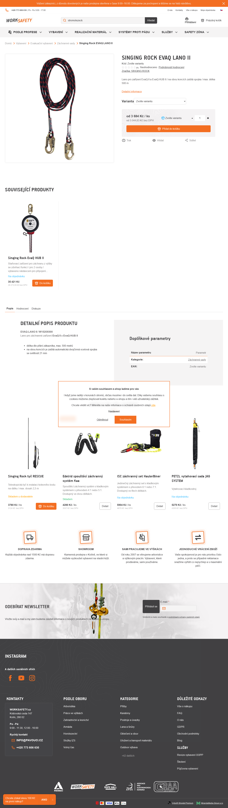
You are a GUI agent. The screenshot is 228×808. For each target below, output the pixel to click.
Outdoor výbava (129, 747)
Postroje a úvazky (130, 720)
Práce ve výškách (73, 713)
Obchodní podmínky (188, 733)
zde (153, 405)
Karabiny (125, 713)
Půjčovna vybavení (187, 768)
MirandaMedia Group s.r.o (212, 803)
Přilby (123, 706)
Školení (181, 761)
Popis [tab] (10, 308)
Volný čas (68, 747)
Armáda (67, 726)
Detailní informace (132, 91)
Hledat (151, 20)
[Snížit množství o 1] (192, 118)
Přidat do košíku (171, 128)
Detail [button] (105, 506)
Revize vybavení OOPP (190, 754)
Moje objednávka (208, 10)
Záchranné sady (197, 359)
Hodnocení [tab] (22, 308)
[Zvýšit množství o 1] (208, 118)
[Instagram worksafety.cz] (32, 678)
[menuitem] (25, 32)
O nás (170, 10)
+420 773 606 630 (27, 747)
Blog (179, 740)
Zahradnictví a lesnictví (76, 720)
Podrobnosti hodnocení (171, 67)
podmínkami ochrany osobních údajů (184, 617)
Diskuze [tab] (36, 308)
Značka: (136, 71)
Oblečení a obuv (129, 733)
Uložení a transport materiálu (136, 740)
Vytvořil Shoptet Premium (182, 803)
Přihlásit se (151, 606)
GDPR (180, 726)
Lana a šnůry (127, 726)
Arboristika (69, 706)
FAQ (179, 713)
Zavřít (212, 144)
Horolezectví (70, 733)
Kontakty (179, 10)
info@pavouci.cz (29, 740)
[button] (32, 495)
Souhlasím (125, 419)
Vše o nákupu (192, 10)
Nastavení (114, 411)
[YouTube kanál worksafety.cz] (21, 678)
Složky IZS (69, 740)
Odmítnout (102, 419)
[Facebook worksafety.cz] (10, 678)
